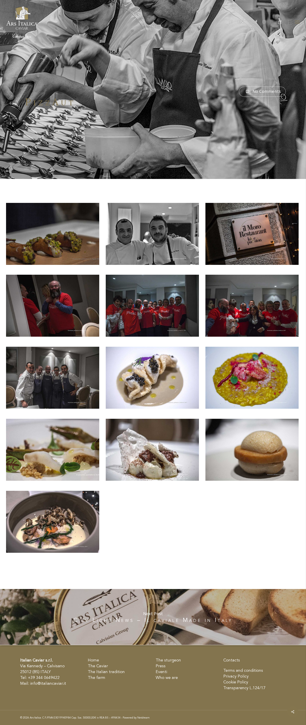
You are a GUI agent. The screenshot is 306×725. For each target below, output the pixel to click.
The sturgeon (168, 660)
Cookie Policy (235, 682)
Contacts (231, 660)
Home (93, 660)
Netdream (143, 717)
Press (161, 666)
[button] (297, 22)
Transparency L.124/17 (244, 688)
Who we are (167, 678)
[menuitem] (231, 22)
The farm (96, 678)
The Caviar (98, 666)
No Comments (266, 91)
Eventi (161, 672)
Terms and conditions (243, 671)
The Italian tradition (106, 672)
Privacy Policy (236, 676)
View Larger (52, 230)
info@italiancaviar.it (48, 684)
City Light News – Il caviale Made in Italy (153, 617)
